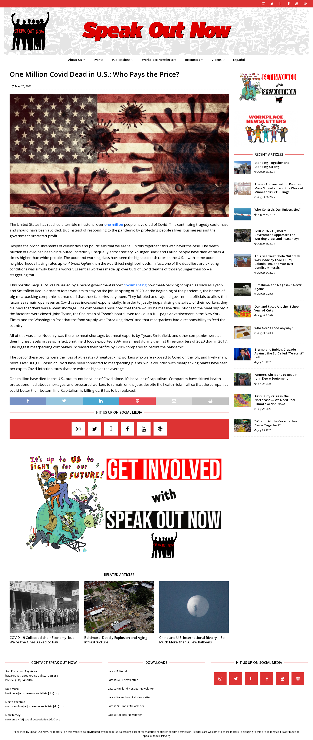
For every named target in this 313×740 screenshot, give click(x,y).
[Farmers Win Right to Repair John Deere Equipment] (242, 379)
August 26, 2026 (266, 171)
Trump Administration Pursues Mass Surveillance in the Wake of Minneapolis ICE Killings (278, 188)
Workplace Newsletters (159, 60)
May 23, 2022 (23, 86)
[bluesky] (280, 3)
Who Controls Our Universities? (277, 209)
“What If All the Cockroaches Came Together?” (275, 423)
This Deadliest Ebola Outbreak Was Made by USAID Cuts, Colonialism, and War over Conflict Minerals (277, 262)
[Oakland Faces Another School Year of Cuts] (242, 311)
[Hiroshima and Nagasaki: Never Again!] (242, 289)
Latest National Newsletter (125, 715)
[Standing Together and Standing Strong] (242, 167)
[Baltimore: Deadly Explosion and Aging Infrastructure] (119, 607)
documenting (135, 285)
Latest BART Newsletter (123, 680)
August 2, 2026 (265, 332)
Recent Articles (269, 154)
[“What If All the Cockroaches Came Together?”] (242, 425)
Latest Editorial (117, 671)
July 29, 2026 (264, 383)
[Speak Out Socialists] (156, 53)
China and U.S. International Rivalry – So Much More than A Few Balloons (192, 639)
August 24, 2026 (266, 272)
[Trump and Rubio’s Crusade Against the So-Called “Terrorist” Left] (242, 354)
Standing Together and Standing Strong (272, 165)
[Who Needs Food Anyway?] (242, 332)
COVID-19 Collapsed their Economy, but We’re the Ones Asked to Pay (42, 639)
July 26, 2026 (264, 430)
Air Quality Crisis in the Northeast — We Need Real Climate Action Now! (274, 400)
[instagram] (263, 3)
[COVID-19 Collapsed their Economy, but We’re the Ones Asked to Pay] (44, 607)
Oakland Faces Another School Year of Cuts (277, 308)
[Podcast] (305, 3)
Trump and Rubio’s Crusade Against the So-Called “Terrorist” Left (279, 353)
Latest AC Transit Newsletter (126, 706)
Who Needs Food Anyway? (273, 328)
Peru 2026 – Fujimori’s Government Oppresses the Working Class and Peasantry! (276, 235)
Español (239, 60)
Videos (216, 60)
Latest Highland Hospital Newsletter (131, 688)
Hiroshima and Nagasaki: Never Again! (278, 287)
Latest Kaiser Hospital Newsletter (129, 697)
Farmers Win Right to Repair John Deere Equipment (275, 376)
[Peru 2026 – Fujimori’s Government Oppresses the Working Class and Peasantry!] (242, 235)
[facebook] (288, 3)
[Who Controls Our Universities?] (242, 214)
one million (113, 224)
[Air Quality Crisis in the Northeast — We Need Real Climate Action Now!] (242, 400)
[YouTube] (297, 3)
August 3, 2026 (265, 315)
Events (98, 60)
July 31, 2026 (264, 362)
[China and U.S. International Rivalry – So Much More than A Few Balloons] (194, 607)
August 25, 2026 (266, 214)
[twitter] (272, 3)
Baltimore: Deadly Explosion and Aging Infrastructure (115, 639)
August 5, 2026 (265, 293)
